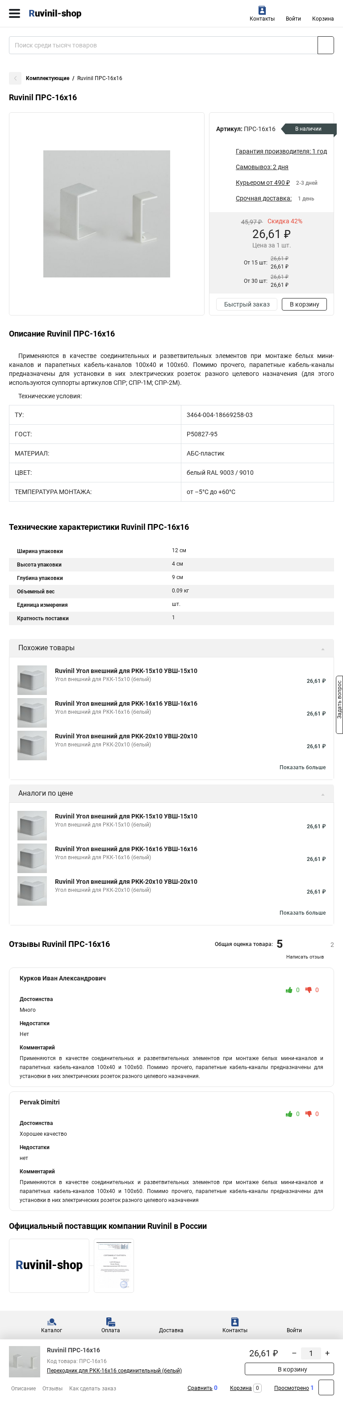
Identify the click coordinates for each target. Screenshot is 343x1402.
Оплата (110, 1330)
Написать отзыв (305, 957)
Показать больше (303, 767)
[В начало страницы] (326, 1387)
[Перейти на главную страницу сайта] (67, 13)
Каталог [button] (51, 1330)
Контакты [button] (262, 19)
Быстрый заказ (247, 304)
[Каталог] (14, 13)
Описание (23, 1388)
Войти (293, 19)
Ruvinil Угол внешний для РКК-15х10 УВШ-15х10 (126, 670)
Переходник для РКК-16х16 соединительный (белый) (114, 1371)
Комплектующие (47, 78)
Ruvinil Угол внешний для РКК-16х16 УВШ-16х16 (126, 703)
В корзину (304, 304)
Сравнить (200, 1388)
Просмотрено (291, 1388)
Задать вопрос (339, 700)
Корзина (323, 19)
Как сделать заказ (92, 1388)
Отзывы (52, 1388)
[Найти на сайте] (326, 45)
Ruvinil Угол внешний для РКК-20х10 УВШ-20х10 (126, 736)
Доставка (171, 1330)
